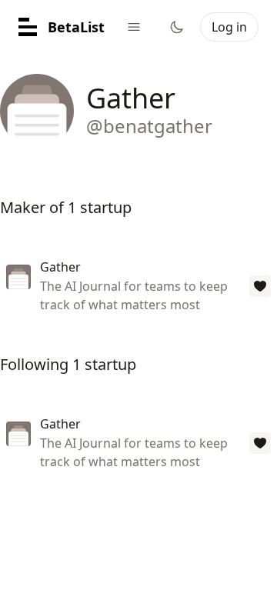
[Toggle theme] (177, 27)
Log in (229, 26)
